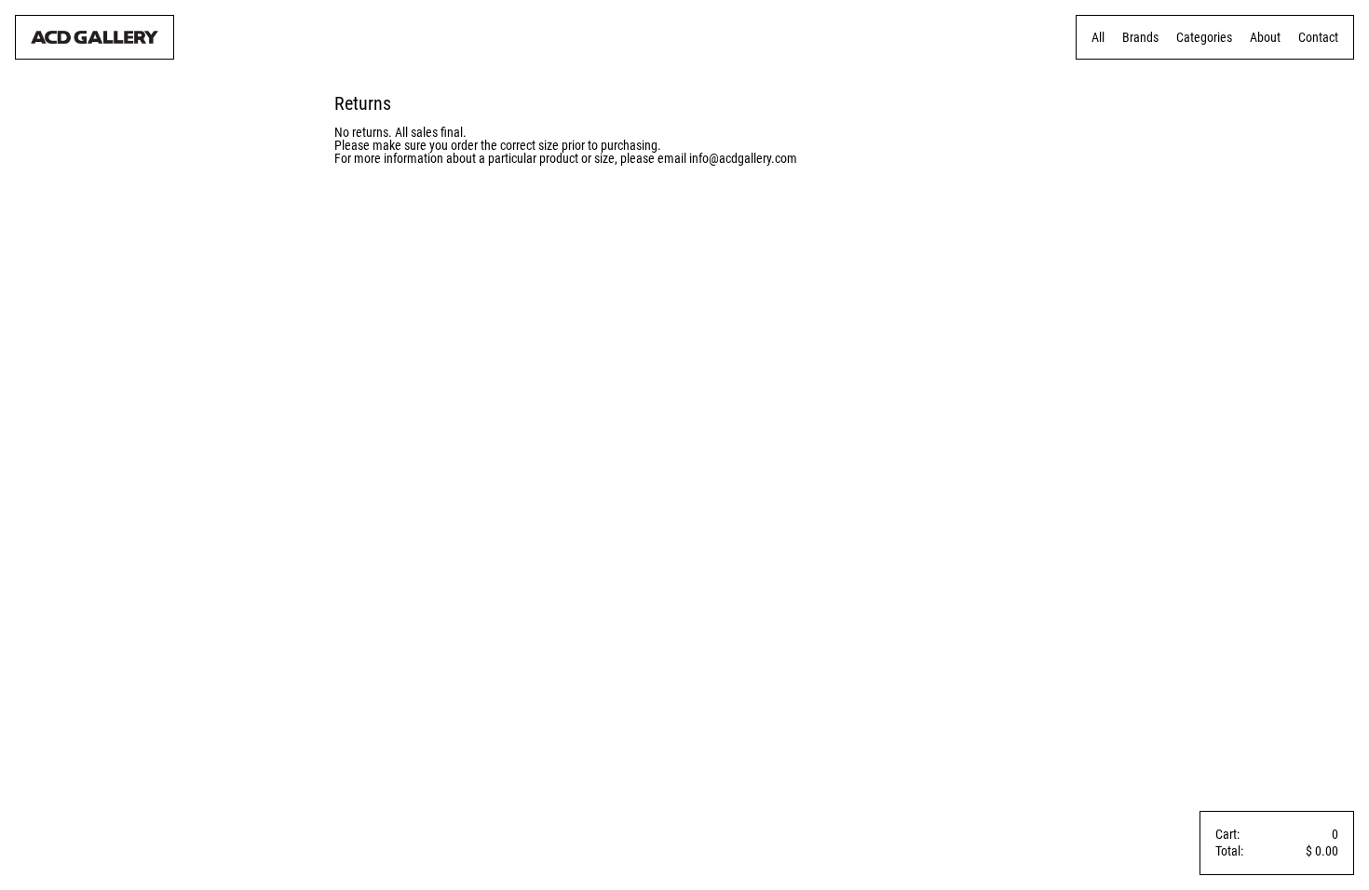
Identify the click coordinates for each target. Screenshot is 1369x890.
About (1265, 37)
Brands (1140, 37)
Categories (1204, 37)
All (1098, 37)
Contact (1318, 37)
